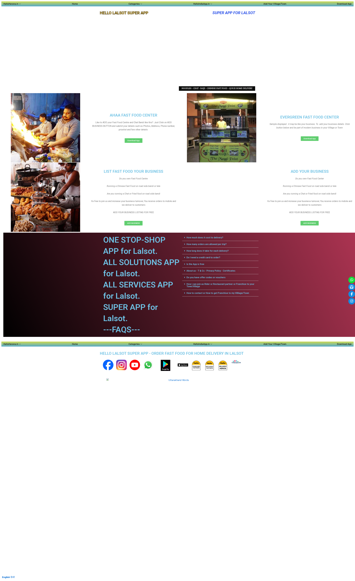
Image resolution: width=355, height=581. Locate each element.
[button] (220, 237)
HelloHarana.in (10, 3)
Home (75, 3)
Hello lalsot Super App (124, 13)
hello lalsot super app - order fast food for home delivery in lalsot (172, 353)
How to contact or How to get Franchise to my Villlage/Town (218, 293)
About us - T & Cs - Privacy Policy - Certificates (211, 270)
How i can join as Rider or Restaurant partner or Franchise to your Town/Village (220, 285)
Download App (344, 3)
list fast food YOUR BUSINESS (133, 171)
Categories (134, 3)
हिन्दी (13, 577)
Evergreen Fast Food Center (309, 117)
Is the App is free (195, 264)
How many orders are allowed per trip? (207, 244)
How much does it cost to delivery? (205, 237)
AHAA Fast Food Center (133, 115)
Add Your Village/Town (274, 3)
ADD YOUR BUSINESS (310, 171)
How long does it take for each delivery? (208, 251)
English (6, 577)
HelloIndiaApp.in (201, 3)
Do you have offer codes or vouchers (206, 277)
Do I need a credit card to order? (203, 257)
